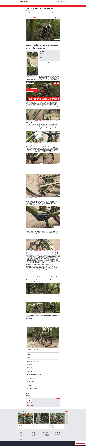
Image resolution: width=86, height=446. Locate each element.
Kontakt (21, 439)
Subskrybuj (80, 443)
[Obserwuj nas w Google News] (65, 3)
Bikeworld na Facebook (55, 434)
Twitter (59, 17)
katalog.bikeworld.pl (46, 435)
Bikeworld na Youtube (57, 434)
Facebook (57, 17)
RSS (59, 434)
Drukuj (55, 17)
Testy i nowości (62, 1)
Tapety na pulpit (34, 434)
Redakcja (21, 435)
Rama (41, 53)
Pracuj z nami (33, 435)
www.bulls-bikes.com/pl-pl (30, 405)
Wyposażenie (41, 54)
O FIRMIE (21, 434)
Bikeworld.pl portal (24, 1)
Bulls (29, 395)
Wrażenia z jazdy (42, 57)
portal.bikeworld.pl (46, 434)
